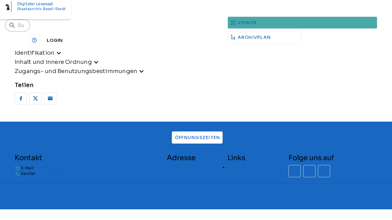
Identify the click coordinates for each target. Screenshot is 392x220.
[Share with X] (35, 98)
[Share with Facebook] (21, 98)
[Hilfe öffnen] (34, 40)
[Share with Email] (50, 98)
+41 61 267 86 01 (51, 173)
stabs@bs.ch (48, 168)
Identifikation (35, 52)
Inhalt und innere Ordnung (53, 61)
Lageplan (236, 167)
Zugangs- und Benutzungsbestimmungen (76, 71)
